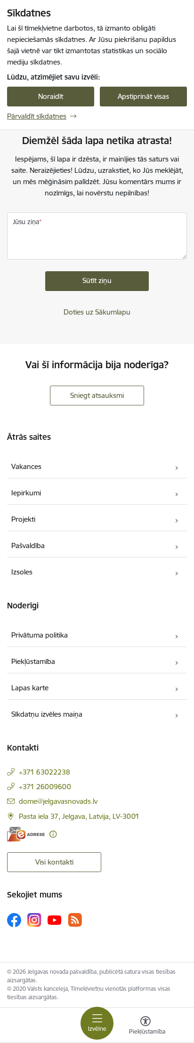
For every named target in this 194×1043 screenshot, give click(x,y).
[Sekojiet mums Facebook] (14, 920)
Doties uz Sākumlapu (97, 311)
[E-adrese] (26, 834)
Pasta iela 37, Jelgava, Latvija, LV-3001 (79, 816)
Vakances (26, 466)
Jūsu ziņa (26, 222)
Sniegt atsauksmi (97, 395)
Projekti (23, 519)
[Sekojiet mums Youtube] (55, 919)
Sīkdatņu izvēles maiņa (46, 714)
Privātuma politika (39, 635)
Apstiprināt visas (143, 96)
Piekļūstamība (33, 661)
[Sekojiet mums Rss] (75, 920)
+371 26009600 (45, 786)
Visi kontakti (54, 861)
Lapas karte (29, 687)
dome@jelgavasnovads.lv (58, 801)
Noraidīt (50, 96)
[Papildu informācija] (53, 834)
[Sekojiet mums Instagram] (34, 920)
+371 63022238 (44, 772)
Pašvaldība (28, 545)
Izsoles (21, 571)
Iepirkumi (26, 492)
